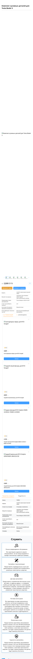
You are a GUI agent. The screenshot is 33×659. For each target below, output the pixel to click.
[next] (28, 277)
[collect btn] (30, 283)
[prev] (4, 277)
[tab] (9, 315)
